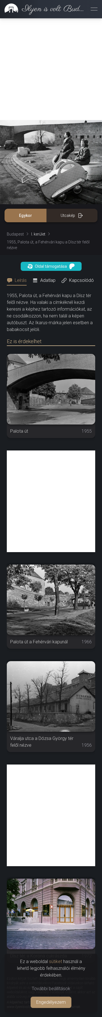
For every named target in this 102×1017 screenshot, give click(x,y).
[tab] (18, 280)
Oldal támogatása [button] (51, 266)
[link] (43, 9)
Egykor (25, 215)
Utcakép (68, 215)
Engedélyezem (51, 1002)
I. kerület (38, 234)
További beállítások (51, 988)
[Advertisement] (51, 69)
